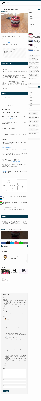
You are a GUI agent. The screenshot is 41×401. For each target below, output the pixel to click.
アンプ (7, 229)
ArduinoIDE (37, 55)
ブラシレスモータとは (8, 51)
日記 (31, 103)
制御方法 (6, 52)
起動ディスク (34, 78)
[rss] (37, 0)
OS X (34, 63)
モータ (18, 229)
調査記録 (31, 100)
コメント (4, 368)
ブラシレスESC (10, 229)
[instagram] (12, 258)
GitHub (30, 59)
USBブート (30, 70)
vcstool (34, 70)
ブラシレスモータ (15, 229)
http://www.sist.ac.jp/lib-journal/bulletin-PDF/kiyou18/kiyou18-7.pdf (11, 161)
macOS (30, 62)
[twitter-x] (36, 0)
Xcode (34, 71)
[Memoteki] (6, 3)
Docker (30, 58)
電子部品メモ (3, 11)
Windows (30, 71)
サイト (3, 385)
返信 (3, 308)
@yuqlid (17, 38)
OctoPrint (30, 63)
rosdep (33, 67)
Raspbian (30, 66)
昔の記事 (31, 105)
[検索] (39, 0)
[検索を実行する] (39, 9)
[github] (14, 258)
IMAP (33, 59)
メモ (36, 75)
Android (30, 55)
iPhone (36, 59)
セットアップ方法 (31, 75)
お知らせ (37, 71)
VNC (37, 70)
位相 (20, 229)
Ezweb (33, 58)
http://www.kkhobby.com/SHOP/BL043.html (8, 118)
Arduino (33, 55)
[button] (3, 243)
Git (36, 58)
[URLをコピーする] (25, 243)
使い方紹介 (32, 97)
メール (4, 382)
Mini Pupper (37, 62)
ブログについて (32, 16)
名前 (3, 379)
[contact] (38, 0)
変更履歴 (6, 56)
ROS (34, 66)
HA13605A (22, 149)
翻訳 (30, 78)
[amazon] (15, 258)
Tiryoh (5, 259)
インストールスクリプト (32, 74)
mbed (33, 62)
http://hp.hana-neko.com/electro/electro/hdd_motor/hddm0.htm (13, 336)
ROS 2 (37, 66)
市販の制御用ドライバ (10, 53)
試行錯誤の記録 (32, 21)
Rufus (36, 67)
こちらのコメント (4, 171)
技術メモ (31, 18)
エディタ (37, 74)
